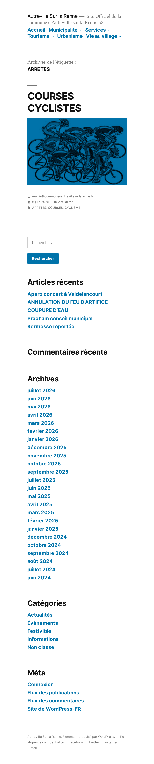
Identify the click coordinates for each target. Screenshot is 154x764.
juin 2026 (39, 399)
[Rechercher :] (44, 242)
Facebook (76, 742)
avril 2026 (39, 415)
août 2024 (40, 561)
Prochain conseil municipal (60, 318)
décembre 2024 (47, 537)
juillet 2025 (41, 480)
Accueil (36, 30)
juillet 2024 (41, 569)
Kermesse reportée (50, 326)
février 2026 (42, 431)
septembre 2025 (47, 472)
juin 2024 (39, 578)
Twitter (94, 742)
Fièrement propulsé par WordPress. (89, 737)
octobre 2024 (44, 545)
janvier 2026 (42, 439)
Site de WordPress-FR (54, 709)
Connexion (40, 684)
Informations (43, 639)
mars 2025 (40, 512)
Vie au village (101, 36)
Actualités (65, 202)
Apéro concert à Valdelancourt (64, 294)
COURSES (55, 208)
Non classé (40, 647)
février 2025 (42, 521)
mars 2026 (40, 423)
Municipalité (63, 30)
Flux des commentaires (55, 701)
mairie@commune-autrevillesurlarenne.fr (62, 196)
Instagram (112, 742)
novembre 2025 (46, 456)
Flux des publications (53, 693)
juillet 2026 (41, 390)
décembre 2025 (47, 447)
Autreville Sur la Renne (52, 16)
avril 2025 (39, 504)
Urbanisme (70, 36)
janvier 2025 (42, 529)
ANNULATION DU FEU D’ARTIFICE (67, 302)
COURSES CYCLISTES (54, 102)
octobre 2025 (44, 464)
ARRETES (39, 208)
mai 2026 (39, 407)
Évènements (42, 623)
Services (95, 30)
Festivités (39, 631)
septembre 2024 (48, 553)
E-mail (32, 748)
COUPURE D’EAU (47, 310)
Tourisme (38, 36)
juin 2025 (39, 488)
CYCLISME (72, 208)
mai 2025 (39, 496)
